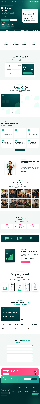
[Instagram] (2, 395)
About (13, 1)
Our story (23, 171)
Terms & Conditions (27, 392)
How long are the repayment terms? (12, 360)
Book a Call (36, 1)
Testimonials (19, 391)
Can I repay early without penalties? (12, 357)
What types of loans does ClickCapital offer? (13, 345)
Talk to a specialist (13, 19)
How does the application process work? (12, 348)
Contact (19, 1)
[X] (5, 395)
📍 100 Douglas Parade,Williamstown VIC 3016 (34, 392)
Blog (22, 1)
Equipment (13, 391)
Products (16, 1)
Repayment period (14, 70)
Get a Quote (31, 1)
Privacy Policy (26, 391)
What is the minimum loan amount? (11, 354)
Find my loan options (5, 19)
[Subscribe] (9, 393)
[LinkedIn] (6, 395)
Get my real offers (27, 73)
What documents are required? (11, 351)
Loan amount (14, 65)
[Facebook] (3, 395)
